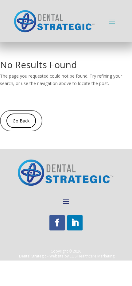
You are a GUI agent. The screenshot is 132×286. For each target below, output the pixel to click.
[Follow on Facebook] (57, 222)
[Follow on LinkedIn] (75, 222)
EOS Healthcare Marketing (92, 256)
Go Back (21, 121)
